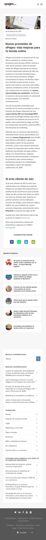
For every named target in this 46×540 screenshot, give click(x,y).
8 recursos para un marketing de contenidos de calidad (18, 472)
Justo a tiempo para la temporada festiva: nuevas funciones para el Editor (20, 401)
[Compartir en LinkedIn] (26, 242)
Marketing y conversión (14, 428)
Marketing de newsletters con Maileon (20, 396)
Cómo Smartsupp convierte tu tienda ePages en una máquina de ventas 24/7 (20, 381)
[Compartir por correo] (33, 242)
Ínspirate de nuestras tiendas (16, 419)
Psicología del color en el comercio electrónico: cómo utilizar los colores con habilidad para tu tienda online (19, 495)
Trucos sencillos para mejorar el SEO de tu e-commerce (20, 479)
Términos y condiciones (24, 525)
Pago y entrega (11, 432)
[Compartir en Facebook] (12, 242)
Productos (9, 437)
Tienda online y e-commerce (16, 35)
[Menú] (41, 4)
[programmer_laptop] (23, 22)
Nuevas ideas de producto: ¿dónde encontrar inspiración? (18, 465)
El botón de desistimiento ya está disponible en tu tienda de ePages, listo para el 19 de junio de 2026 (20, 388)
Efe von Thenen (11, 39)
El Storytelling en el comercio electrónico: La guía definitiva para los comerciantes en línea (20, 486)
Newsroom (26, 218)
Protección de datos (26, 528)
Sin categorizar (11, 446)
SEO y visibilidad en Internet (16, 441)
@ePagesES (10, 228)
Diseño (8, 414)
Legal (8, 423)
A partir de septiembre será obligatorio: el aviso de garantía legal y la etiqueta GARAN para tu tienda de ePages (20, 373)
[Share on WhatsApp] (19, 242)
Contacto (10, 525)
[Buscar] (37, 4)
